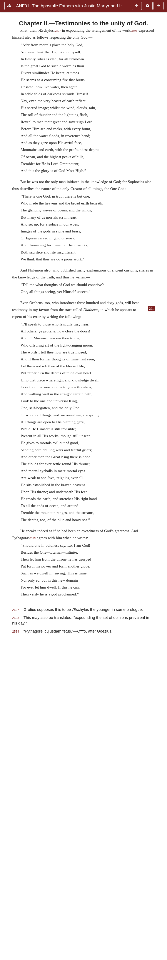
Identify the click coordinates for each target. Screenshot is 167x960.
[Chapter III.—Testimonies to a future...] (159, 6)
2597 (58, 30)
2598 (134, 30)
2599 (33, 538)
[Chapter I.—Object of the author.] (137, 6)
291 (151, 308)
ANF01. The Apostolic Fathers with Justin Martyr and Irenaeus (71, 5)
